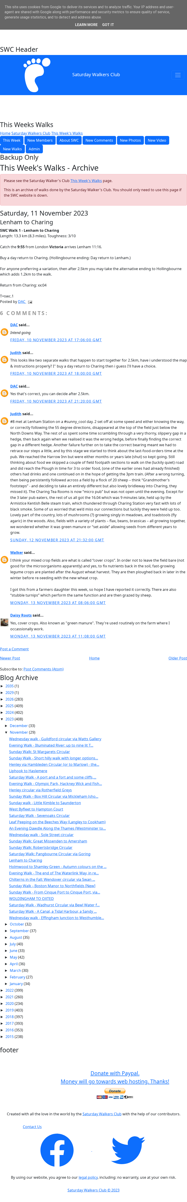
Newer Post (10, 658)
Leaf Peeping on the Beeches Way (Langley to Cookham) (57, 821)
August (16, 937)
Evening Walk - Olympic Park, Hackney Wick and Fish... (55, 783)
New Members (40, 140)
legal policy (88, 1177)
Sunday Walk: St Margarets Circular (39, 751)
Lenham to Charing (25, 860)
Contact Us (32, 1126)
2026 (10, 699)
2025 (10, 705)
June (14, 950)
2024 (10, 712)
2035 (10, 685)
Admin (34, 148)
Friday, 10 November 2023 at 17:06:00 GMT (56, 339)
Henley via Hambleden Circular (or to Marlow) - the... (54, 764)
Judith (15, 352)
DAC (22, 301)
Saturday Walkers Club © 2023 (93, 1190)
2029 (10, 692)
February (18, 977)
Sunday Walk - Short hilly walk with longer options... (53, 758)
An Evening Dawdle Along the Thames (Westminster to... (57, 828)
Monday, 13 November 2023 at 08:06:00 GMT (58, 602)
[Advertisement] (93, 33)
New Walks (12, 148)
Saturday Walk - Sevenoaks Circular (39, 815)
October (17, 924)
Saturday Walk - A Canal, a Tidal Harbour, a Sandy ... (53, 911)
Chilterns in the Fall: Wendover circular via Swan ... (52, 879)
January (17, 983)
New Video (157, 140)
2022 (10, 990)
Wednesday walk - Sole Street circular (41, 834)
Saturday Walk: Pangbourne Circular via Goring (50, 853)
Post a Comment (14, 649)
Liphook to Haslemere (28, 770)
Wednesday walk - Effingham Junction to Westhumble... (56, 917)
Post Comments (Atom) (43, 669)
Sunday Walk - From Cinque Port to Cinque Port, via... (54, 892)
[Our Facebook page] (57, 1149)
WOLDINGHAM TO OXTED (31, 898)
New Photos (130, 140)
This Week (12, 140)
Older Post (178, 658)
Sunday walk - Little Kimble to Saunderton (45, 802)
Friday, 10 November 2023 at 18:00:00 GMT (56, 373)
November (19, 732)
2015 (10, 1036)
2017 (10, 1023)
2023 (10, 719)
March (16, 970)
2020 (10, 1003)
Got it (108, 25)
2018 (10, 1016)
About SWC (69, 140)
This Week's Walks (67, 133)
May (14, 957)
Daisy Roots (21, 615)
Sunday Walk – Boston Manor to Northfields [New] (52, 885)
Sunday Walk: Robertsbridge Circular (41, 847)
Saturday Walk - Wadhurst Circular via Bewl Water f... (54, 904)
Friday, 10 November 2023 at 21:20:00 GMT (56, 401)
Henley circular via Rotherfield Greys (40, 790)
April (14, 963)
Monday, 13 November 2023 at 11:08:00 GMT (58, 636)
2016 (10, 1030)
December (19, 725)
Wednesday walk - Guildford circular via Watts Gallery (55, 738)
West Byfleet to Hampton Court (36, 809)
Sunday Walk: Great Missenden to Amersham (48, 841)
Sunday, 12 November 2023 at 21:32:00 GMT (57, 539)
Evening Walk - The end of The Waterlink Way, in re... (54, 873)
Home (5, 133)
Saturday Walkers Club (96, 75)
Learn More (86, 25)
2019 (10, 1010)
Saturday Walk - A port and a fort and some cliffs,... (52, 777)
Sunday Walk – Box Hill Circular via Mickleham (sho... (53, 796)
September (20, 930)
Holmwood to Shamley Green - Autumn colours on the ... (57, 866)
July (13, 943)
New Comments (99, 140)
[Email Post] (29, 301)
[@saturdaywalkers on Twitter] (128, 1149)
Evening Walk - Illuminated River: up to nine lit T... (51, 745)
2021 (10, 996)
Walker (16, 552)
